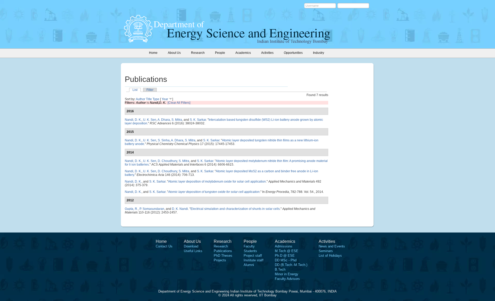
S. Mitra (176, 120)
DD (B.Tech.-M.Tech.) (291, 265)
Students (250, 251)
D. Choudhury (167, 161)
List (135, 90)
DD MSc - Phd (285, 260)
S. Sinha (164, 140)
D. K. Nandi (180, 209)
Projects (220, 260)
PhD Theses (223, 255)
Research (221, 246)
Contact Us (164, 246)
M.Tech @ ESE (286, 251)
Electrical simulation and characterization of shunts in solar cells (235, 209)
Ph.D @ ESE (285, 255)
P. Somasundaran (151, 209)
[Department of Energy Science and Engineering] (138, 41)
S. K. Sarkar (198, 120)
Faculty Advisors (287, 279)
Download (191, 246)
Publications (223, 251)
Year (165, 99)
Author (140, 99)
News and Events (332, 246)
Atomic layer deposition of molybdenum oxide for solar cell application (217, 181)
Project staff (253, 255)
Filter (149, 90)
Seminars (326, 251)
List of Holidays (330, 255)
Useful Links (193, 251)
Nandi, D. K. (133, 120)
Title (149, 99)
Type (156, 99)
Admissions (283, 246)
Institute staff (253, 260)
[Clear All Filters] (179, 103)
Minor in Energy (286, 274)
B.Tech (280, 269)
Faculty (249, 246)
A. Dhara (164, 120)
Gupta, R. (131, 209)
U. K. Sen (149, 120)
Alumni (249, 265)
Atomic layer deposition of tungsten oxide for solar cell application (214, 192)
